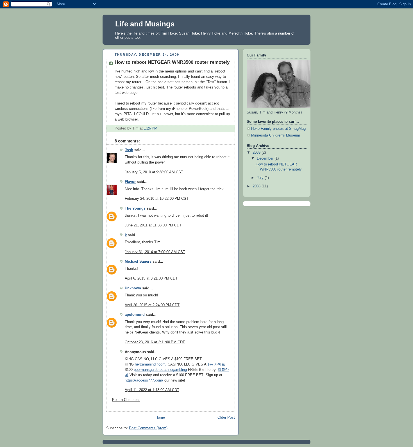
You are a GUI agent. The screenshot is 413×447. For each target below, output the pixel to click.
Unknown (133, 288)
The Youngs (135, 208)
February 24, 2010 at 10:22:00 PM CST (157, 199)
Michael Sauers (138, 262)
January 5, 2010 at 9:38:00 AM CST (154, 172)
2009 (257, 153)
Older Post (226, 417)
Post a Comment (126, 400)
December (265, 158)
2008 (257, 186)
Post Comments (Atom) (148, 428)
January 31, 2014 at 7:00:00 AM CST (155, 252)
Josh (129, 150)
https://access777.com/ (144, 380)
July (261, 178)
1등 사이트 (216, 364)
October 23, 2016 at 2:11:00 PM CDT (155, 342)
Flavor (130, 182)
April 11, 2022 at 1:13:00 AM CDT (152, 390)
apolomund (135, 315)
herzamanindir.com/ (151, 364)
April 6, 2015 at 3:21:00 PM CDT (151, 278)
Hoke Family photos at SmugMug (278, 129)
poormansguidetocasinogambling (160, 370)
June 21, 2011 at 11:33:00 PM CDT (153, 225)
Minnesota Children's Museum (275, 135)
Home (160, 417)
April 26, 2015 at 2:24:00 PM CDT (152, 305)
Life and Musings (144, 24)
